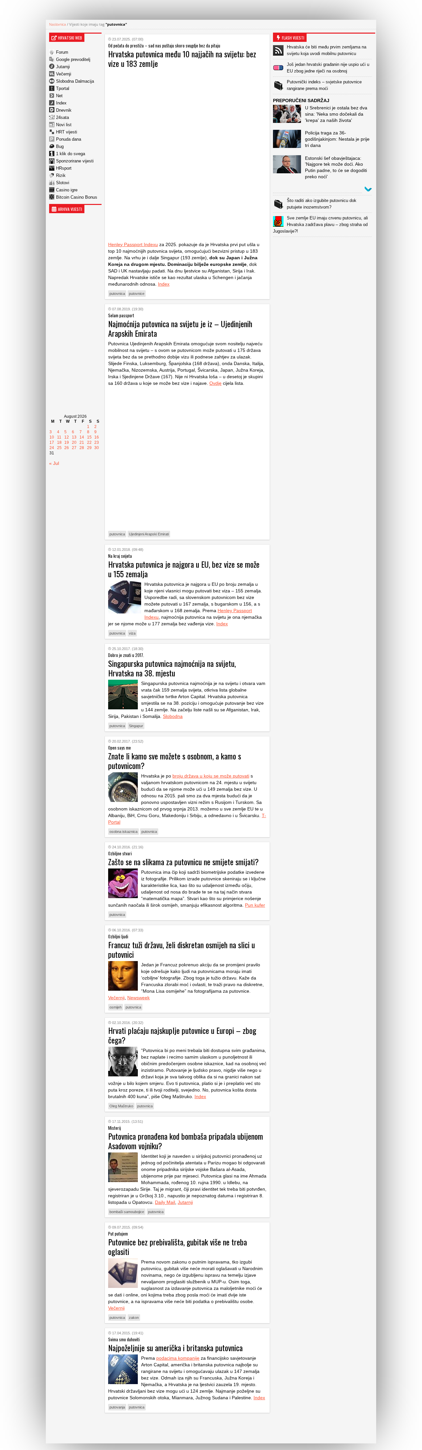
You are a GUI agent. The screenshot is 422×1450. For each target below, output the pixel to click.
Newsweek (138, 997)
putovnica (117, 294)
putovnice (136, 294)
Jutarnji (63, 66)
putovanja (117, 1407)
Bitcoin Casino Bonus (76, 197)
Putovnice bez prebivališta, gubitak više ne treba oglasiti (177, 1246)
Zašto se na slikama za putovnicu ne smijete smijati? (183, 861)
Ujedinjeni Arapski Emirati (149, 534)
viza (132, 633)
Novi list (64, 124)
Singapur (136, 726)
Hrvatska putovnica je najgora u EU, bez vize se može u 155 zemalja (183, 569)
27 (74, 447)
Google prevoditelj (73, 59)
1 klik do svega (70, 153)
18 (59, 442)
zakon (134, 1318)
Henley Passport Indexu (133, 244)
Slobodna (173, 716)
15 (89, 437)
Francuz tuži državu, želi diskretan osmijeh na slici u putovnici (181, 949)
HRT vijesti (66, 131)
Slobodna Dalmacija (75, 81)
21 (81, 442)
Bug (60, 146)
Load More (187, 1428)
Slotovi (62, 182)
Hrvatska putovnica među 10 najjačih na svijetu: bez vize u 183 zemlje (182, 58)
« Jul (54, 463)
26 (66, 447)
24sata (62, 117)
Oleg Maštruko (121, 1106)
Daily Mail (165, 1202)
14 (81, 437)
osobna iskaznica (123, 832)
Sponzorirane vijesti (75, 160)
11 (59, 437)
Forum (62, 52)
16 (96, 437)
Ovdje (215, 383)
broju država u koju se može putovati (210, 776)
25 (59, 447)
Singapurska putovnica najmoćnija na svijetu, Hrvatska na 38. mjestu (172, 668)
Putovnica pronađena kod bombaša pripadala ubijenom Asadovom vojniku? (185, 1140)
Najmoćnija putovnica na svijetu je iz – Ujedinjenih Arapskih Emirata (180, 328)
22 (89, 442)
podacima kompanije (177, 1358)
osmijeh (115, 1007)
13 (74, 437)
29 (89, 447)
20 (74, 442)
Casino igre (66, 189)
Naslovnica (57, 24)
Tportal (62, 88)
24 (51, 447)
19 (66, 442)
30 (96, 447)
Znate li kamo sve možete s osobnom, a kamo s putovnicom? (174, 760)
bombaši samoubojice (126, 1212)
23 (96, 442)
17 (51, 442)
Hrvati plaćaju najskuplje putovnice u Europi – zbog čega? (182, 1035)
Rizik (61, 175)
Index (61, 102)
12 (66, 437)
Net (59, 95)
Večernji (63, 73)
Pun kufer (255, 905)
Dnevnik (64, 110)
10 (51, 437)
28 (81, 447)
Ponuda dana (68, 139)
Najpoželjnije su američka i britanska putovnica (175, 1347)
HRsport (64, 168)
